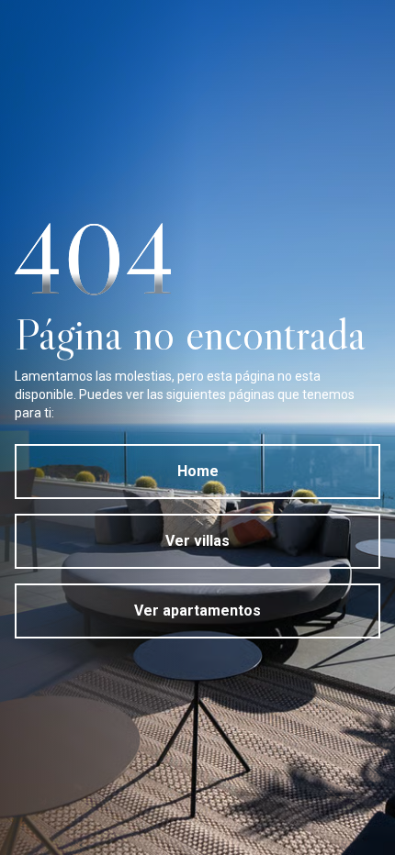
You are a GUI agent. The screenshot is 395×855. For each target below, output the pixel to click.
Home (198, 471)
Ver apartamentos (197, 610)
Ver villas (197, 541)
